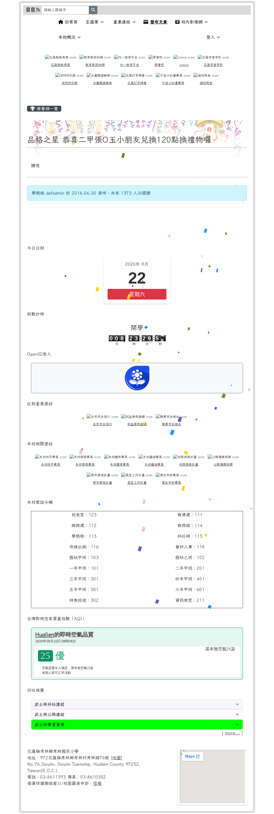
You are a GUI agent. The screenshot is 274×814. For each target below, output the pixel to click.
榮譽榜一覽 (46, 109)
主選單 (92, 22)
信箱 (97, 783)
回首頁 (71, 22)
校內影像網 (192, 22)
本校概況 (66, 37)
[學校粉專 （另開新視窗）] (28, 9)
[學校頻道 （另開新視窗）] (33, 9)
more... (232, 733)
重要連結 (121, 22)
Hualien (44, 634)
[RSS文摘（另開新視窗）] (38, 9)
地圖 (116, 758)
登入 (210, 37)
